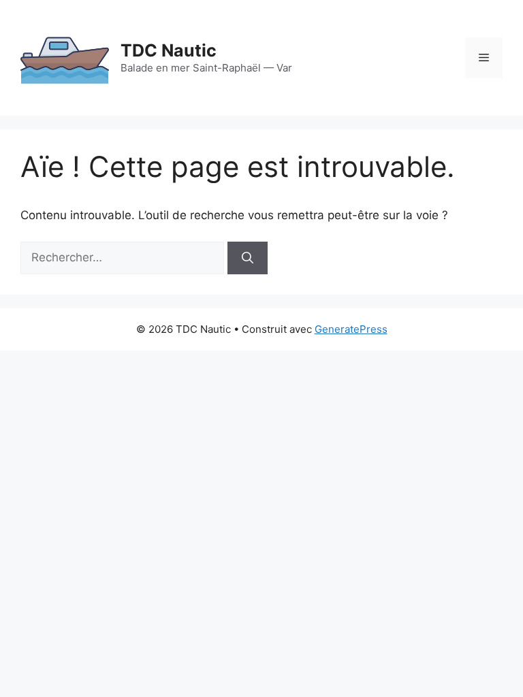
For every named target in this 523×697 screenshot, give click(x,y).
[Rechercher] (247, 258)
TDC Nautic (169, 50)
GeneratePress (351, 329)
